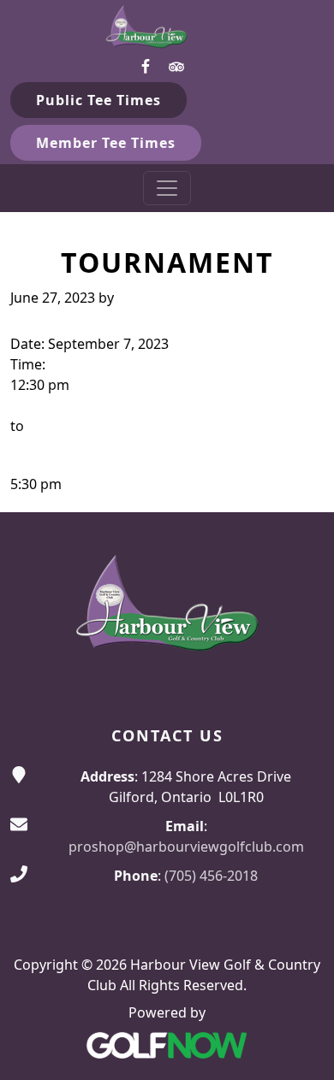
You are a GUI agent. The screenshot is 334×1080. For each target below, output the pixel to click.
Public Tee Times (98, 100)
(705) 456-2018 (211, 875)
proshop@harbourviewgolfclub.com (186, 846)
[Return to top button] (300, 480)
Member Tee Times (106, 142)
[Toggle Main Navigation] (167, 188)
